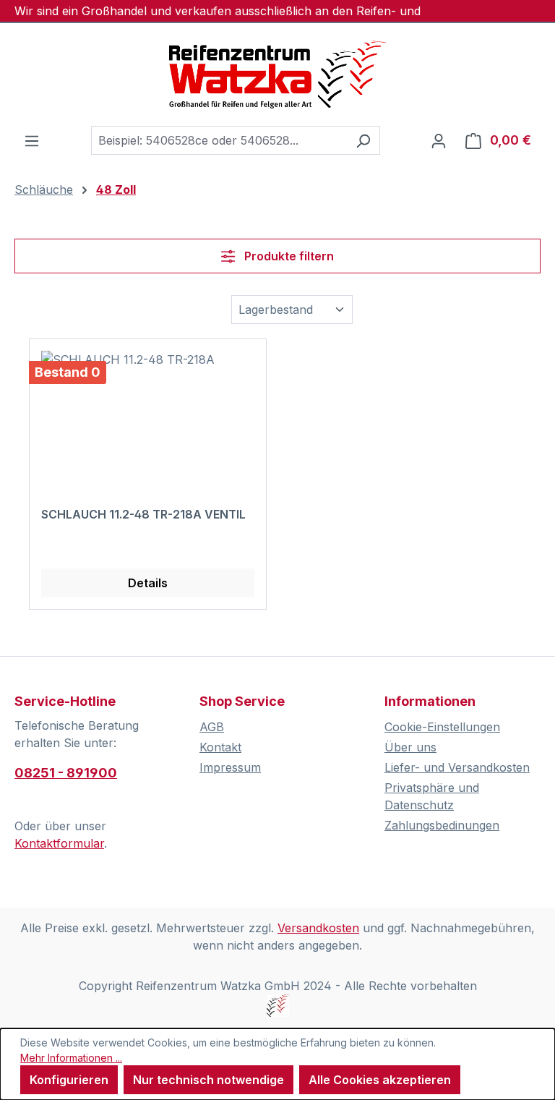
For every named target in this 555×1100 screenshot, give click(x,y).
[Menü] (31, 140)
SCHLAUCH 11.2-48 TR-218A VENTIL (143, 514)
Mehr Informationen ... (71, 1058)
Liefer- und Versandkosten (457, 767)
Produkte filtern (287, 256)
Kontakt (220, 747)
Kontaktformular (59, 843)
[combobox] (219, 140)
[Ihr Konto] (438, 140)
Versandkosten (318, 928)
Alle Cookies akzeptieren (380, 1080)
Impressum (230, 767)
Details (148, 583)
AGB (211, 727)
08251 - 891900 (65, 772)
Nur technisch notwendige (208, 1080)
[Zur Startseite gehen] (277, 74)
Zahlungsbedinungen (441, 825)
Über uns (410, 747)
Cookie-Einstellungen (442, 727)
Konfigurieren (69, 1080)
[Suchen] (363, 140)
